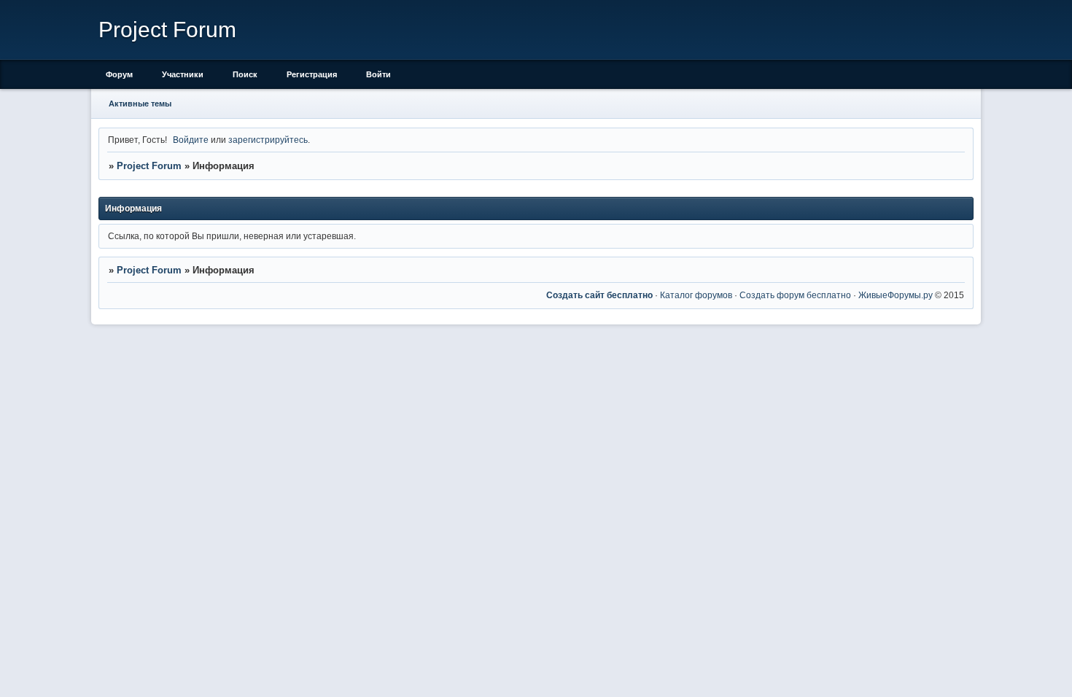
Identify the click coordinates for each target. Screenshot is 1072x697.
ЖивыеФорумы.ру (895, 295)
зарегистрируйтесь (268, 139)
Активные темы (140, 103)
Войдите (191, 139)
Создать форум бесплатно (795, 295)
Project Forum (149, 165)
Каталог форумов (696, 295)
